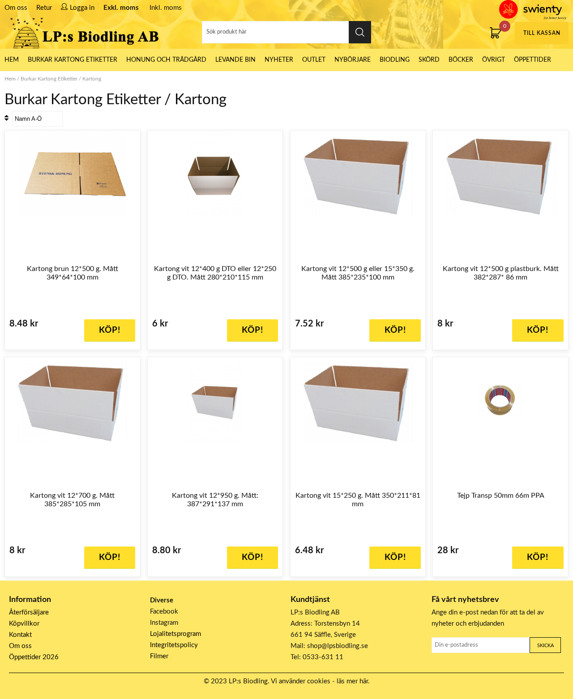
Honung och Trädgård (166, 60)
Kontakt (20, 634)
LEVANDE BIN (235, 60)
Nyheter (279, 60)
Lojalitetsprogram (175, 634)
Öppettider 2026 (34, 657)
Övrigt (493, 60)
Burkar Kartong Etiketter (72, 60)
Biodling (395, 60)
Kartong (91, 78)
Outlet (313, 60)
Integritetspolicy (174, 645)
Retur (44, 7)
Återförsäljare (29, 612)
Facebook (164, 611)
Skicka (545, 645)
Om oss (15, 7)
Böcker (461, 60)
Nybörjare (352, 60)
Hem (10, 78)
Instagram (164, 622)
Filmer (159, 656)
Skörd (429, 60)
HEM (11, 60)
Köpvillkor (24, 623)
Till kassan (541, 33)
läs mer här (352, 681)
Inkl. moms (166, 7)
